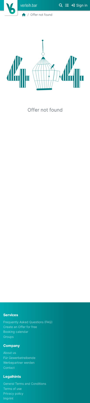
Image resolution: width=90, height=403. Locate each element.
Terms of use (12, 389)
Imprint (8, 398)
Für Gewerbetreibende (19, 358)
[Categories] (67, 5)
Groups (8, 337)
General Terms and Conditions (24, 383)
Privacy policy (13, 393)
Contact (9, 367)
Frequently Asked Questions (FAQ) (27, 322)
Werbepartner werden (19, 362)
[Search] (61, 5)
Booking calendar (15, 331)
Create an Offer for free (20, 327)
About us (9, 353)
